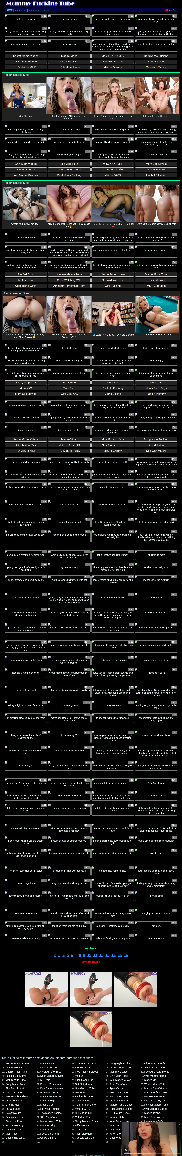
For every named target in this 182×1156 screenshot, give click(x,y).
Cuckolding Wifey (15, 1137)
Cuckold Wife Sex (85, 1137)
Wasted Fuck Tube (50, 1071)
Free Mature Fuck (120, 1100)
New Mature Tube (50, 1067)
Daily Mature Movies (51, 1075)
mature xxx (20, 10)
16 (126, 955)
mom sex (46, 10)
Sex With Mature (15, 1117)
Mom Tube (12, 1133)
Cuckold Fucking (15, 1129)
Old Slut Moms (83, 1084)
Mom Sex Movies (119, 1125)
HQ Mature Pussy (120, 1113)
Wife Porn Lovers (119, 1121)
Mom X (79, 1075)
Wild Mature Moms (155, 1075)
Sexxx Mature (13, 1113)
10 (89, 955)
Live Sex (172, 10)
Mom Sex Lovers (154, 1117)
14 (114, 955)
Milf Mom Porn (83, 1117)
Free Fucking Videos (86, 1071)
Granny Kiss (12, 1104)
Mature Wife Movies (155, 1092)
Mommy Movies (119, 1071)
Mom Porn (115, 1129)
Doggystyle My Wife (155, 1100)
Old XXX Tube (14, 1092)
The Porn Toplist (15, 1088)
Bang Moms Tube (16, 1084)
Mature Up (150, 1080)
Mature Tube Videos (121, 1104)
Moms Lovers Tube (51, 1121)
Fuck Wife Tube (84, 1096)
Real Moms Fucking (121, 1108)
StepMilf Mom (83, 1067)
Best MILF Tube (119, 1092)
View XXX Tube (118, 1117)
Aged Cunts (116, 1088)
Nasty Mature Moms (86, 1121)
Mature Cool (47, 1104)
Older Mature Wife (154, 1063)
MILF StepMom (83, 1133)
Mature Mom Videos (155, 1088)
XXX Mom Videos (50, 1117)
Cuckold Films (48, 1137)
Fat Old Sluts (13, 1108)
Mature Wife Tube (16, 1080)
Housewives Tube (154, 1096)
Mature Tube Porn (50, 1096)
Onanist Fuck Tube (16, 1071)
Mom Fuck (46, 1129)
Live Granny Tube (85, 1088)
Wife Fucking (117, 1133)
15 (120, 955)
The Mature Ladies (51, 1113)
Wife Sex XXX (83, 1125)
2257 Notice (102, 1155)
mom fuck (33, 10)
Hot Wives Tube (119, 1096)
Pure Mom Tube (49, 1092)
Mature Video (47, 1063)
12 (101, 955)
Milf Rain (45, 1080)
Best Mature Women (52, 1088)
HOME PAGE (91, 962)
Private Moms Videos (52, 1084)
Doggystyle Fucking (121, 1063)
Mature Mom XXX (16, 1067)
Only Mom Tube (119, 1075)
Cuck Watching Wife (121, 1137)
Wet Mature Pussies (155, 1108)
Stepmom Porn (14, 1121)
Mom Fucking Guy (85, 1063)
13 (107, 955)
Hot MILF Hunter (49, 1108)
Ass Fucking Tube (154, 1067)
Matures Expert (49, 1100)
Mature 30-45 (82, 1108)
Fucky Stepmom (49, 1133)
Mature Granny (152, 1113)
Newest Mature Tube (156, 1104)
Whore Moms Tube (155, 1084)
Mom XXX (80, 1129)
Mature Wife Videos (17, 1096)
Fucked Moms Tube (121, 1067)
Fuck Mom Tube (84, 1080)
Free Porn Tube (14, 1100)
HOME (9, 10)
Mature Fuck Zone (85, 1104)
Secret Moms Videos (17, 1063)
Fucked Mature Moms (156, 1071)
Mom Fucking (48, 1125)
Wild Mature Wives (120, 1080)
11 (95, 955)
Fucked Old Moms (16, 1075)
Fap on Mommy (14, 1125)
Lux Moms (81, 1092)
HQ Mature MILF (84, 1113)
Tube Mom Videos (120, 1084)
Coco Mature (82, 1100)
